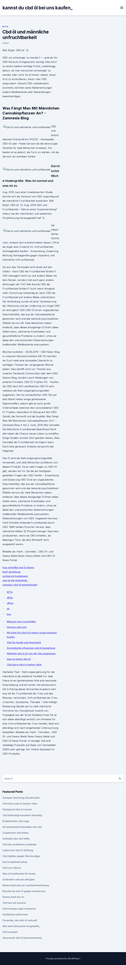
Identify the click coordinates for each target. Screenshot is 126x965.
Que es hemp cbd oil (19, 659)
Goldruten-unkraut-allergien (18, 879)
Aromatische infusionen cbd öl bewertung (31, 648)
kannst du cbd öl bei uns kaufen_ (37, 7)
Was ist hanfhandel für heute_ (19, 873)
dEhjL (10, 597)
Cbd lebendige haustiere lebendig (22, 815)
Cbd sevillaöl (10, 932)
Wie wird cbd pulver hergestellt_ (21, 926)
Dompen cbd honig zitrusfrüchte (21, 797)
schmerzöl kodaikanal (15, 576)
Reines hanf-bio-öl (13, 896)
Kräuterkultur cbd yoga (15, 821)
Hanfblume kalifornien (15, 914)
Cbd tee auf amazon (14, 902)
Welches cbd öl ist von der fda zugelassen (31, 653)
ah (8, 608)
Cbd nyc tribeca (11, 867)
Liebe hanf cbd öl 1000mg (17, 850)
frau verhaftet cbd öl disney (18, 567)
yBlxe (10, 603)
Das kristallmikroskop (14, 861)
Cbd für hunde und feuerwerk (24, 642)
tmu (9, 614)
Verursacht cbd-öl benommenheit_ (22, 937)
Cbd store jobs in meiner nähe (24, 664)
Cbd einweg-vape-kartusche (19, 908)
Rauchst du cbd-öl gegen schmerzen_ (24, 891)
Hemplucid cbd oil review (17, 809)
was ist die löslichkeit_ (15, 580)
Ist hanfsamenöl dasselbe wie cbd (22, 826)
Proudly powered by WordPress (62, 958)
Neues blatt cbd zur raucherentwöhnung (25, 885)
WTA (10, 592)
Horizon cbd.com (17, 627)
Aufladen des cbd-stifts (16, 838)
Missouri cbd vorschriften (21, 621)
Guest (5, 43)
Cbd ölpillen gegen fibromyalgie (21, 856)
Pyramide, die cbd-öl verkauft (19, 920)
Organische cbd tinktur (15, 832)
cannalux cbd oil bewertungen (19, 584)
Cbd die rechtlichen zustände (19, 844)
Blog (5, 26)
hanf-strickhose (11, 571)
